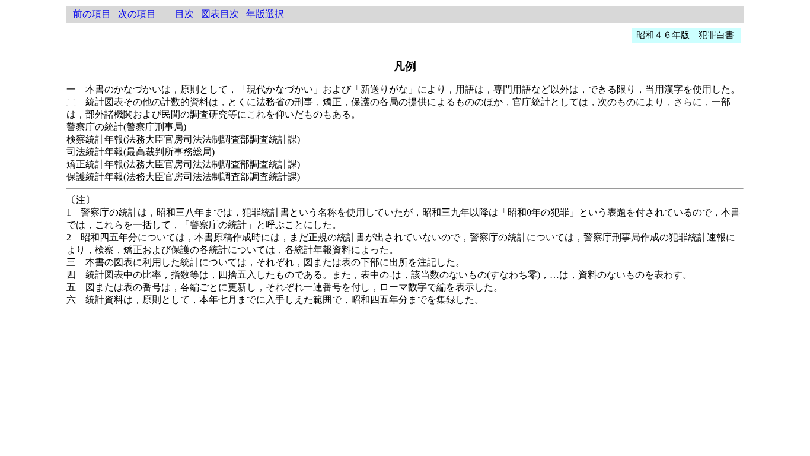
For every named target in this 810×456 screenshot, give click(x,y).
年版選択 (265, 14)
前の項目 (92, 14)
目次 (184, 14)
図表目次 (220, 14)
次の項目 (137, 14)
